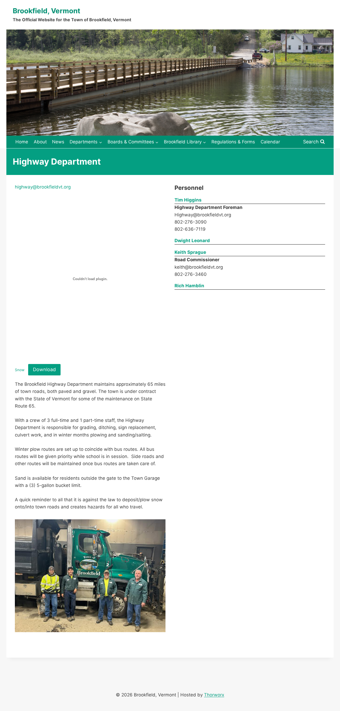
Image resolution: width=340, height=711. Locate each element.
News (58, 141)
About (40, 141)
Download (44, 369)
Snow (19, 370)
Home (21, 141)
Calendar (270, 141)
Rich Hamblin (189, 285)
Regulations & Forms (233, 141)
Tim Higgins (188, 200)
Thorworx (214, 694)
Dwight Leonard (192, 240)
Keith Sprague (190, 252)
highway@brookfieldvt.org (43, 187)
